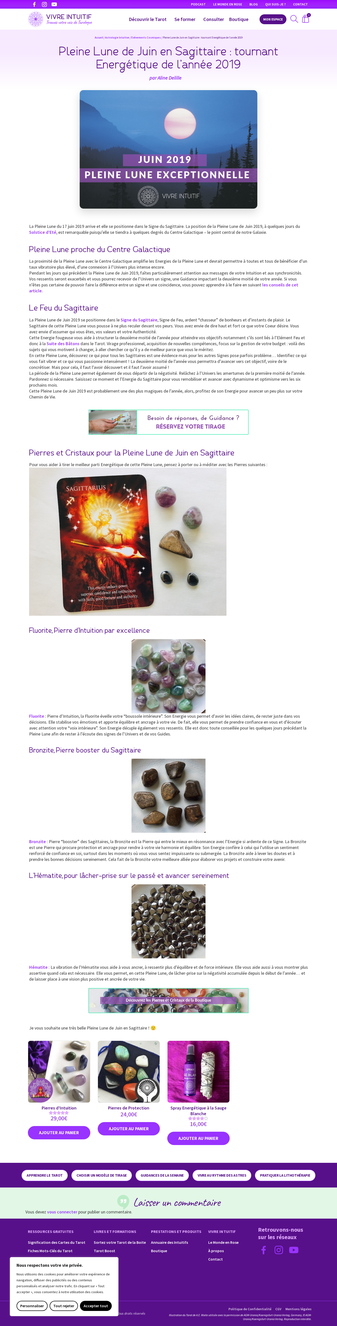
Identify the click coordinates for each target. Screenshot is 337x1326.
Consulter (213, 19)
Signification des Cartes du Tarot (56, 1242)
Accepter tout (96, 1305)
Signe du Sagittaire (139, 320)
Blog (253, 4)
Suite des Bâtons (63, 343)
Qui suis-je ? (275, 4)
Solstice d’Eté (42, 232)
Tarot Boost (104, 1250)
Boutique (238, 19)
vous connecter (62, 1212)
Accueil (99, 37)
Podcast (198, 4)
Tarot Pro (102, 1259)
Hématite (38, 967)
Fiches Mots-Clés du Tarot (50, 1250)
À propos (216, 1250)
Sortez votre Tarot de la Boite (120, 1242)
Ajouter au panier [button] (59, 1132)
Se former (184, 19)
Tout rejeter (63, 1305)
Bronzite (37, 841)
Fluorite (36, 716)
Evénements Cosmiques (146, 37)
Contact (300, 4)
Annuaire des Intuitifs (169, 1242)
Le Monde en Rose (227, 4)
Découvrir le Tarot (148, 19)
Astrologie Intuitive (117, 37)
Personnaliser (32, 1305)
